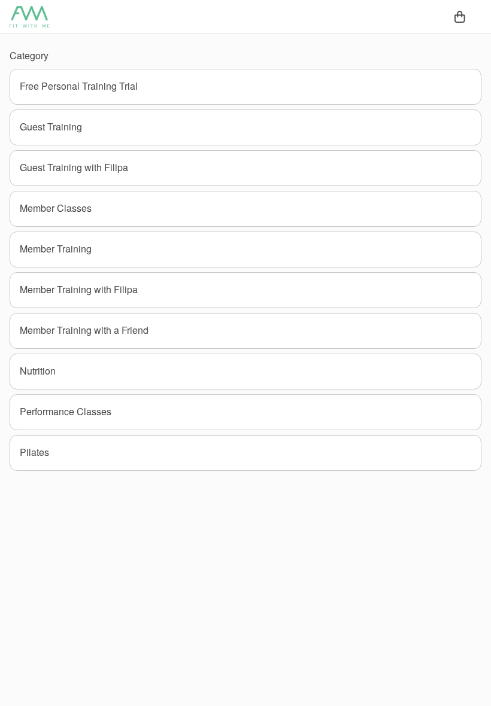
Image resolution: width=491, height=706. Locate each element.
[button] (245, 87)
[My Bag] (460, 17)
